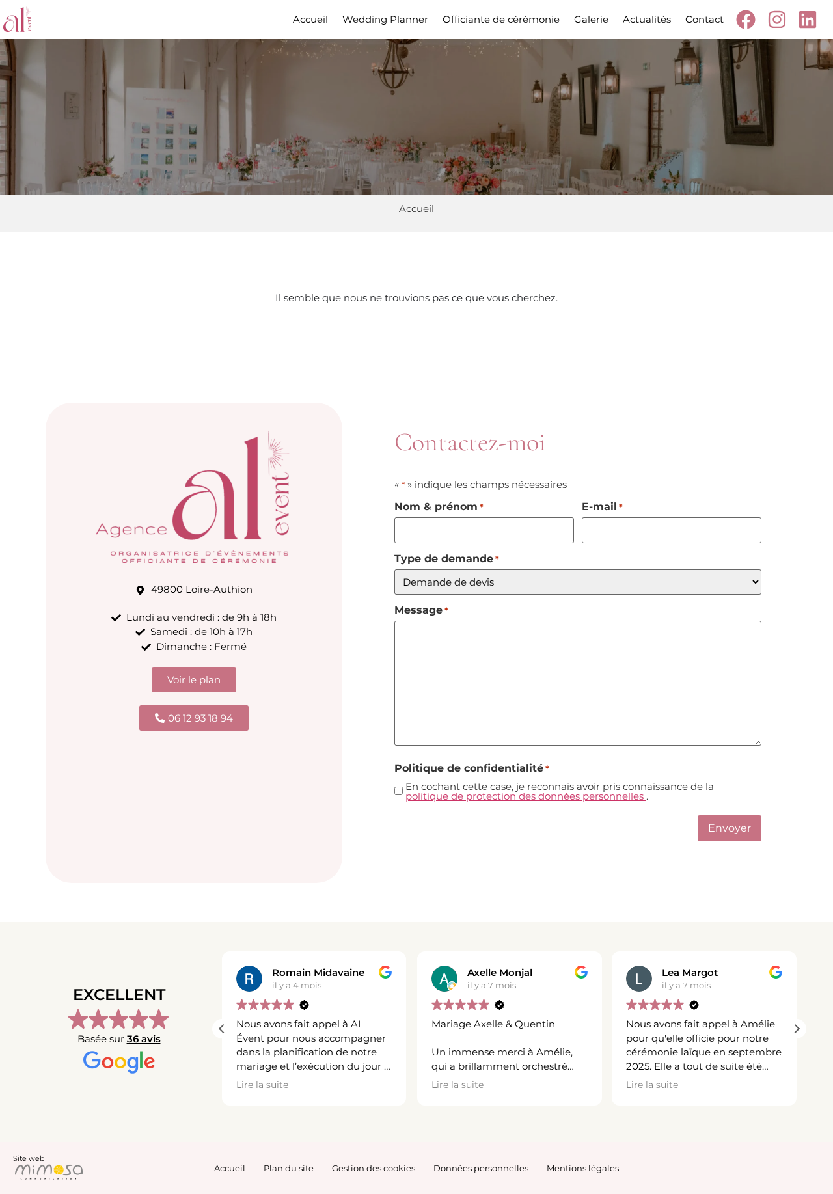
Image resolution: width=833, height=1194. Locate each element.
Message (421, 610)
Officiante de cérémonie (501, 19)
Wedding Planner (385, 19)
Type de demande (446, 559)
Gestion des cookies (373, 1168)
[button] (796, 1028)
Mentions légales (583, 1168)
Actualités (647, 19)
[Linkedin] (810, 19)
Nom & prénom (439, 507)
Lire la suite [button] (262, 1084)
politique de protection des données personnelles (525, 796)
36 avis (144, 1039)
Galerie (591, 19)
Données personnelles (480, 1168)
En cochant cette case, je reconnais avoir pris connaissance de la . (559, 791)
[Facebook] (748, 19)
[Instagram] (779, 19)
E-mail (602, 507)
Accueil (310, 19)
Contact (704, 19)
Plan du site (289, 1168)
